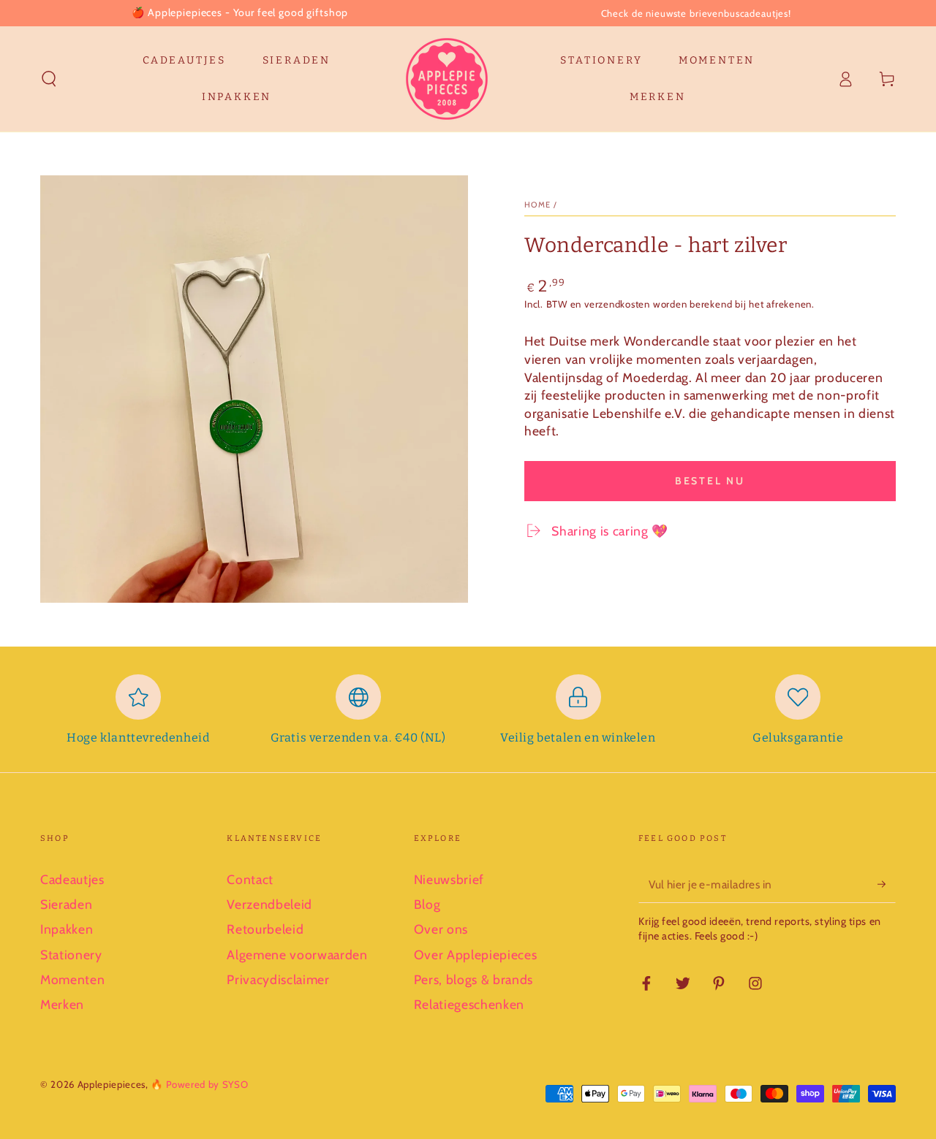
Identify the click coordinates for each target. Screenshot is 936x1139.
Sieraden (66, 904)
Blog (427, 904)
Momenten (72, 979)
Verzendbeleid (269, 904)
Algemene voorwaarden (297, 954)
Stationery (71, 954)
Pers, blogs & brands (473, 979)
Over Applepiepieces (475, 954)
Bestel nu (710, 480)
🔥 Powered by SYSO (199, 1084)
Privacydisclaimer (278, 979)
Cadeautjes (72, 879)
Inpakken (66, 929)
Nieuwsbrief (449, 879)
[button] (49, 78)
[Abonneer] (887, 884)
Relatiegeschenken (469, 1004)
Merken (62, 1004)
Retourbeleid (265, 929)
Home (537, 204)
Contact (250, 879)
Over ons (441, 929)
